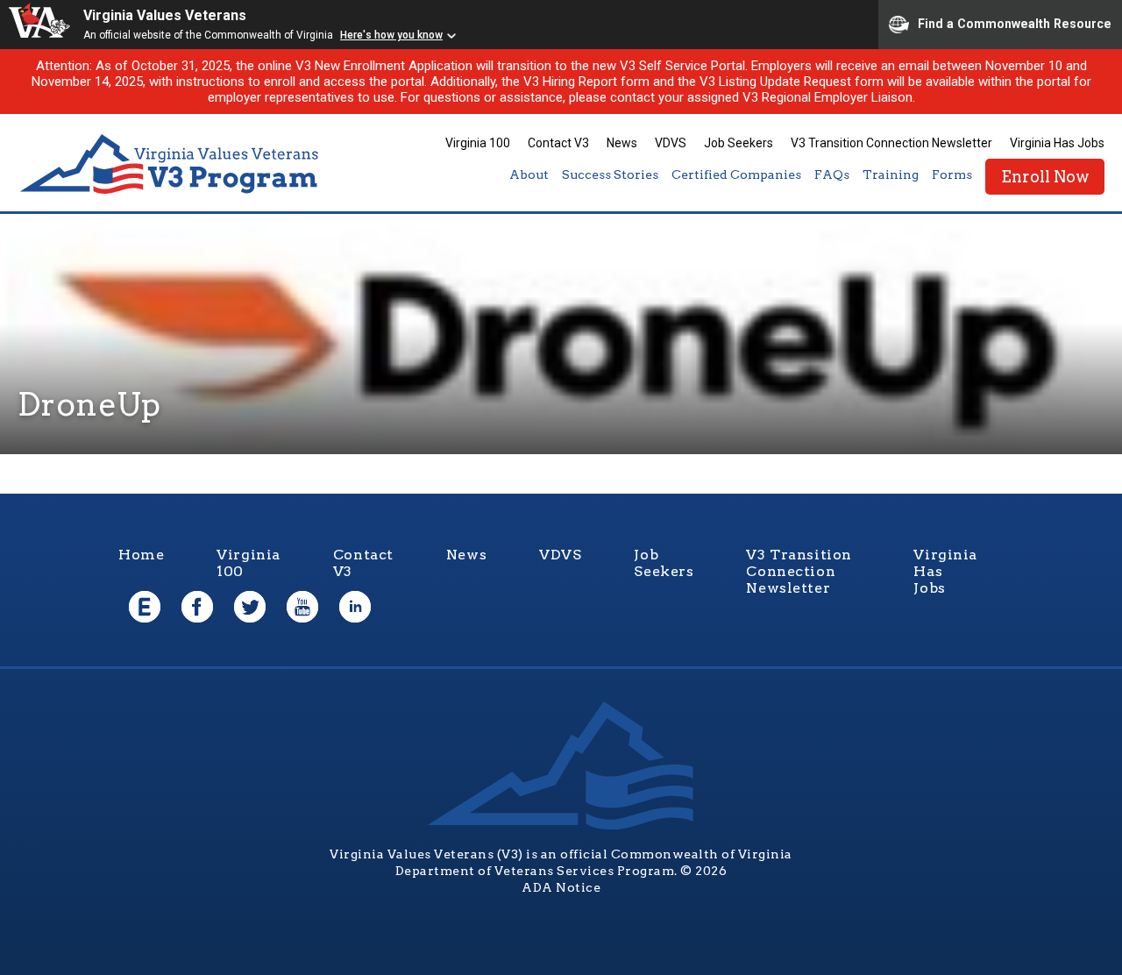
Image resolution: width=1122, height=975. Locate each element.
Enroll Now (1045, 176)
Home (141, 554)
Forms (952, 174)
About (529, 174)
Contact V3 (558, 143)
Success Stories (610, 174)
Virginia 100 (477, 143)
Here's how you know (391, 35)
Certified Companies (736, 174)
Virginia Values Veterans (164, 15)
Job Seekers (738, 143)
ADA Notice (561, 887)
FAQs (831, 174)
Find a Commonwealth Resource (1014, 23)
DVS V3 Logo (171, 164)
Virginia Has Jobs (1057, 143)
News (622, 143)
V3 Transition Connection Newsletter (891, 143)
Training (891, 174)
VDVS (670, 143)
